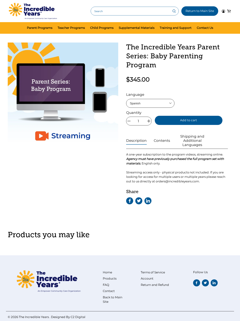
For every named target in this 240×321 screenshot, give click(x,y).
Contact (109, 291)
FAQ (106, 285)
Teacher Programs (71, 28)
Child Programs (101, 28)
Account (147, 278)
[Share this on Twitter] (138, 200)
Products (109, 278)
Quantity (133, 113)
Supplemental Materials (136, 28)
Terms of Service (153, 272)
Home (107, 272)
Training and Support (176, 28)
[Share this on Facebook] (129, 200)
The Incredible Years (34, 317)
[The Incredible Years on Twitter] (205, 282)
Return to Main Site (200, 11)
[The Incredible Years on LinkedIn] (214, 282)
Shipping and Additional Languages (192, 140)
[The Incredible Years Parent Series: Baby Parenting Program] (63, 98)
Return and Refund (155, 285)
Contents (162, 140)
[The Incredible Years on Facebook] (196, 282)
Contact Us (205, 28)
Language (135, 94)
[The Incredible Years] (33, 11)
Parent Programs (39, 28)
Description (136, 140)
